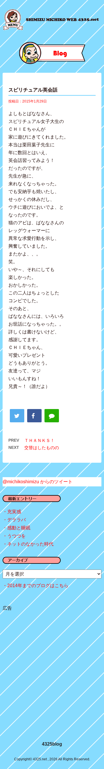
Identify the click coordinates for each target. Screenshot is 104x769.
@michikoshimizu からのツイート (38, 481)
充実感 (14, 511)
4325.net (62, 19)
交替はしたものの (41, 447)
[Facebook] (34, 415)
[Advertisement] (52, 670)
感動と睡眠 (18, 527)
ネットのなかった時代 (30, 544)
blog (52, 53)
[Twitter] (17, 415)
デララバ (16, 519)
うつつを (16, 535)
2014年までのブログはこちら (37, 585)
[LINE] (51, 415)
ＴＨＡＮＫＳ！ (39, 440)
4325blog (52, 744)
